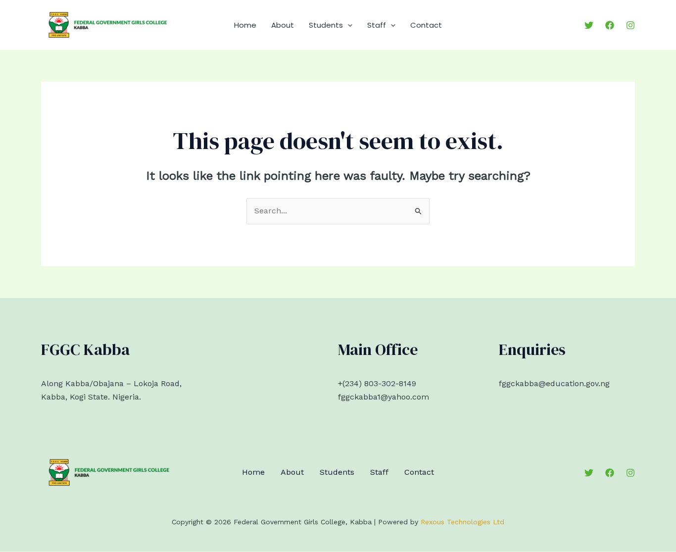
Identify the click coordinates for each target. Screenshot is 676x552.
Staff (376, 25)
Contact (426, 25)
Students (326, 25)
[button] (347, 25)
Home (245, 25)
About (282, 25)
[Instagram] (630, 25)
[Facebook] (609, 25)
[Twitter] (588, 25)
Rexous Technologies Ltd (462, 522)
